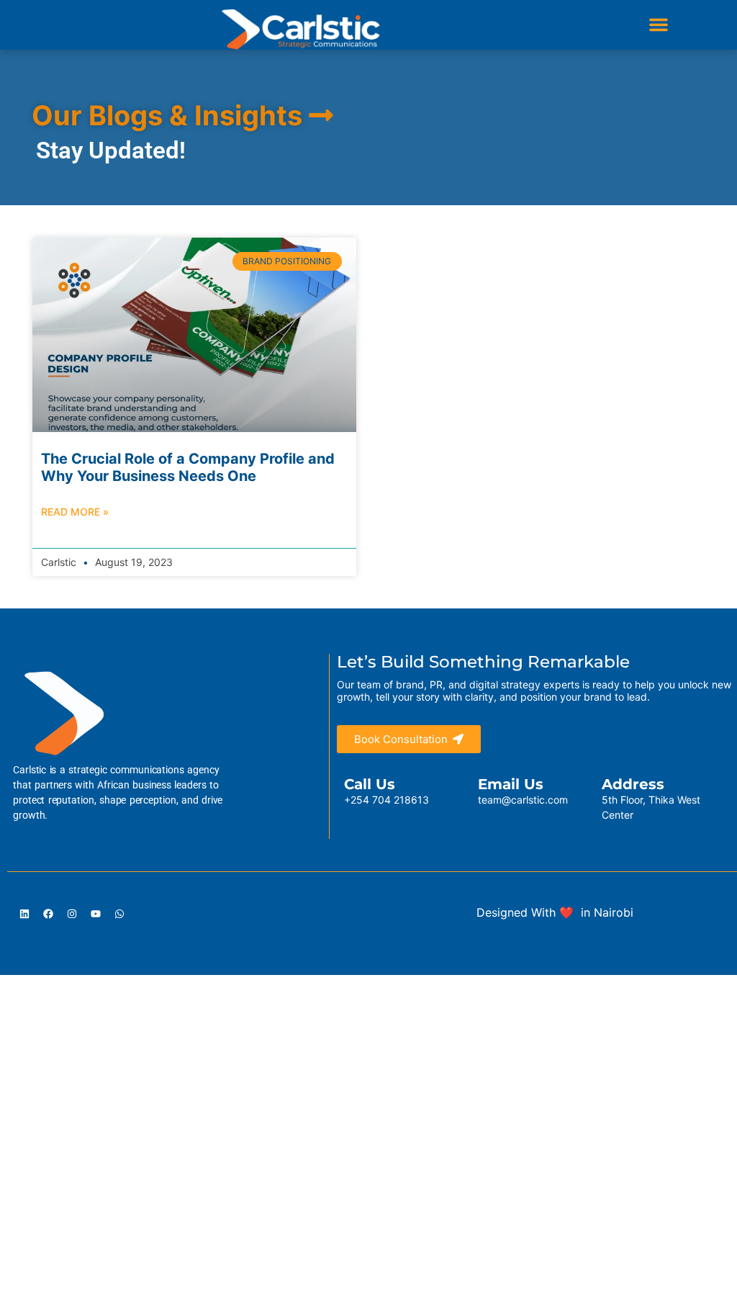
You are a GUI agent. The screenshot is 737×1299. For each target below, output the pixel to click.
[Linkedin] (24, 914)
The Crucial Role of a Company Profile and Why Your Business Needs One (188, 467)
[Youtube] (96, 914)
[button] (658, 24)
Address (633, 784)
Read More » (75, 511)
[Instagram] (72, 914)
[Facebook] (48, 914)
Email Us (510, 784)
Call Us (369, 784)
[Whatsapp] (119, 914)
